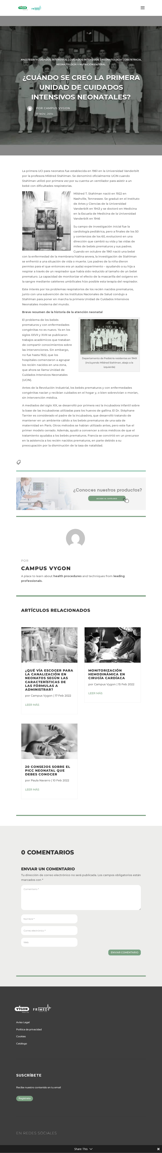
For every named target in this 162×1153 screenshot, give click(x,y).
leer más (32, 705)
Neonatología (112, 59)
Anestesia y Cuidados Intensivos (44, 59)
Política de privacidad (29, 1029)
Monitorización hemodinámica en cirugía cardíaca (106, 674)
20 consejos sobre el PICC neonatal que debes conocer (47, 770)
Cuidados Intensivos (84, 59)
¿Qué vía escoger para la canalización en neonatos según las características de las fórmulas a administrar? (49, 680)
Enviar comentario (124, 952)
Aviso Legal (23, 1022)
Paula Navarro (40, 780)
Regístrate (25, 1098)
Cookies (21, 1036)
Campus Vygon (57, 108)
